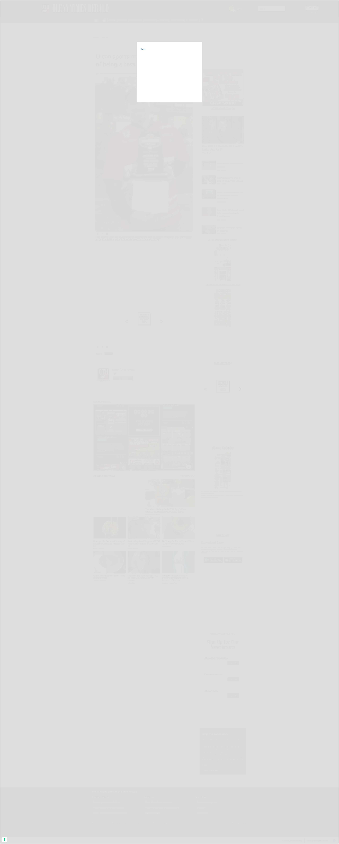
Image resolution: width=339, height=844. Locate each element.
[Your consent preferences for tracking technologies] (4, 839)
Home (143, 49)
